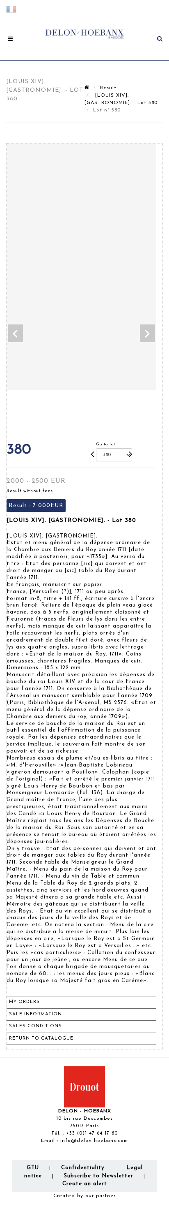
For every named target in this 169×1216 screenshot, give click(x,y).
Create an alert (84, 1183)
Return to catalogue (41, 1038)
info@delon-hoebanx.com (94, 1140)
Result (108, 88)
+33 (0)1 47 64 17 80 (92, 1133)
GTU (33, 1167)
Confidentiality (82, 1167)
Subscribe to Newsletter (98, 1176)
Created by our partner (84, 1195)
